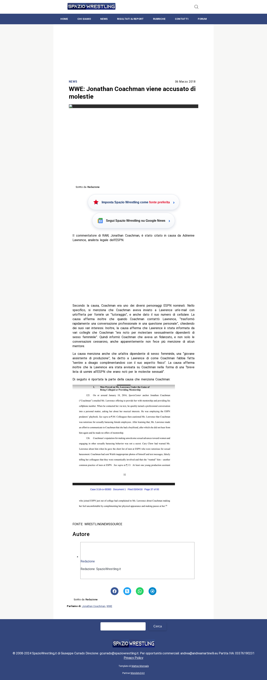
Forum (202, 18)
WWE (109, 606)
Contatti (181, 18)
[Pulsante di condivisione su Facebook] (114, 591)
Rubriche (159, 18)
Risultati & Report (130, 18)
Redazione (88, 561)
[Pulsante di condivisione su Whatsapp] (140, 591)
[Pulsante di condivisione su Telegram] (152, 591)
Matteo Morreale (140, 666)
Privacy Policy (133, 658)
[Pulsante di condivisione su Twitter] (127, 591)
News (104, 18)
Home (64, 18)
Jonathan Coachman (93, 606)
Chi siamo (84, 18)
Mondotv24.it (138, 673)
